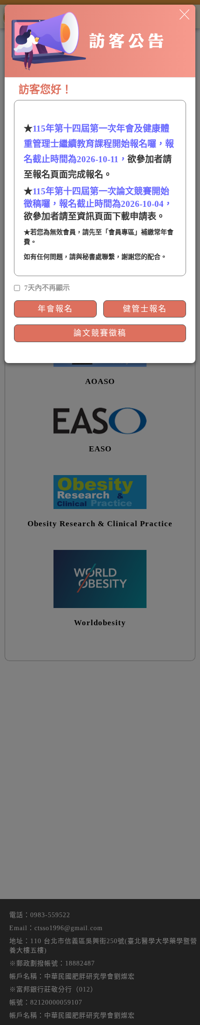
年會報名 (55, 308)
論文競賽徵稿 (100, 333)
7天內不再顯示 (47, 287)
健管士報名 (145, 308)
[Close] (184, 14)
